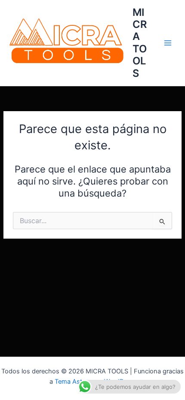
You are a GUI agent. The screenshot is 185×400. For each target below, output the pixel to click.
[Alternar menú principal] (167, 43)
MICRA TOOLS (140, 42)
